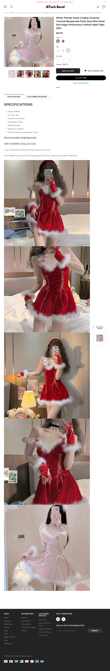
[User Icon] (98, 7)
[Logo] (54, 6)
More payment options (81, 83)
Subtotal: (59, 64)
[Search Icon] (11, 7)
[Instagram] (58, 619)
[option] (29, 42)
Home (6, 13)
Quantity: (59, 56)
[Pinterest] (63, 619)
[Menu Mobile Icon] (5, 6)
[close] (105, 2)
